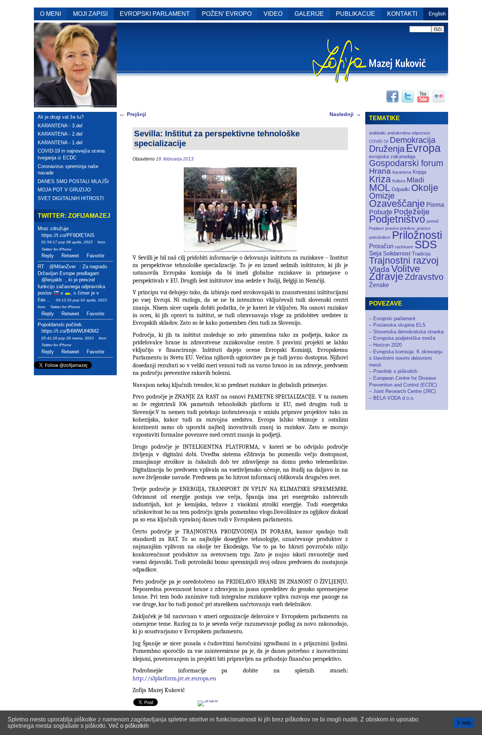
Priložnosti (417, 235)
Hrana (380, 171)
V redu (464, 723)
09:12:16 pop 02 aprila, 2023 (81, 300)
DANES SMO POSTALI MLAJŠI (73, 181)
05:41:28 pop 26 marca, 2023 (67, 338)
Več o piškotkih (128, 726)
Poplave (376, 228)
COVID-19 (378, 141)
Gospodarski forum (406, 163)
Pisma (435, 204)
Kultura (398, 181)
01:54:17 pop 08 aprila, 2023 (67, 242)
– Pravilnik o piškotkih (393, 371)
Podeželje (412, 211)
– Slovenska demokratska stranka (406, 332)
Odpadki (401, 189)
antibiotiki (377, 133)
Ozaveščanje (397, 203)
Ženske (379, 285)
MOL (379, 187)
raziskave (404, 246)
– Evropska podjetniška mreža (402, 338)
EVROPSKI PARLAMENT (155, 14)
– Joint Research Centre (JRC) (402, 391)
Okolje (424, 188)
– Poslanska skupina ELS (397, 325)
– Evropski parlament (392, 318)
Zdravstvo (424, 277)
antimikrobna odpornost (408, 133)
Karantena (401, 172)
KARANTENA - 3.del (60, 125)
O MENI (50, 14)
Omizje (382, 195)
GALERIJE (309, 14)
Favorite (95, 255)
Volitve (405, 268)
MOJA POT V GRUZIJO (64, 190)
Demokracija (412, 140)
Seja (375, 253)
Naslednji (345, 114)
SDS (426, 244)
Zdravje (386, 276)
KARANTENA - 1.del (60, 142)
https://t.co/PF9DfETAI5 (67, 235)
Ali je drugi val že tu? (61, 117)
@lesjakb (51, 280)
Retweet (70, 255)
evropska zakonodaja (392, 156)
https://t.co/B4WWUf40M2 (70, 331)
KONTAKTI (402, 14)
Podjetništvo (397, 219)
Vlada (379, 269)
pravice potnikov (400, 228)
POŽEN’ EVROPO (227, 14)
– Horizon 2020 (385, 345)
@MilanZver (62, 266)
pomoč (433, 221)
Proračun (381, 246)
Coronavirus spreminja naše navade (68, 170)
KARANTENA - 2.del (60, 134)
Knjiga (419, 172)
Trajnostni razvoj (404, 260)
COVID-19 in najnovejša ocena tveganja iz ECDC (71, 154)
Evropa (423, 148)
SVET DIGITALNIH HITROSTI (71, 198)
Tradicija (421, 254)
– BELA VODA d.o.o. (392, 398)
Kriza (380, 179)
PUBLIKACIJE (355, 14)
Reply (47, 255)
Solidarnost (396, 254)
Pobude (380, 212)
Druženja (386, 149)
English (437, 14)
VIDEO (273, 14)
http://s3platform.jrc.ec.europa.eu (174, 678)
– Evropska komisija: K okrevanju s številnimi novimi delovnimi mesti (405, 358)
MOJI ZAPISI (90, 14)
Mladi (415, 180)
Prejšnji (132, 114)
